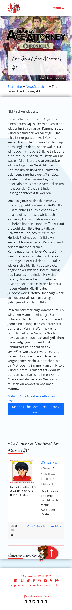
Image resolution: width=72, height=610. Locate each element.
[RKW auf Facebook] (34, 580)
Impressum (17, 585)
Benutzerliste (53, 585)
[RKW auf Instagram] (39, 580)
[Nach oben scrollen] (47, 553)
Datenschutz (34, 585)
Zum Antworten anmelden (44, 526)
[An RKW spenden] (51, 580)
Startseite (15, 86)
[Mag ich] (13, 526)
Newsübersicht (37, 86)
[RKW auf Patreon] (57, 580)
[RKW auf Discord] (15, 580)
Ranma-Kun (49, 462)
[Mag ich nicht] (12, 530)
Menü (57, 8)
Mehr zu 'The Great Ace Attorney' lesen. (36, 409)
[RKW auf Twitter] (28, 580)
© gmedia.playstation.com (52, 78)
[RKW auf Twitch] (22, 580)
